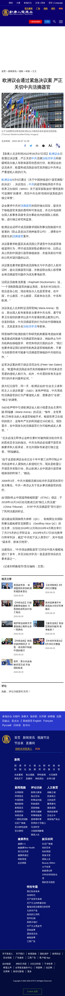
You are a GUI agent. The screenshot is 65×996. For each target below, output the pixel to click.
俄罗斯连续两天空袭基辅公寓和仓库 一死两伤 (23, 626)
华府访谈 (19, 815)
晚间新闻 (19, 804)
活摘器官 (26, 205)
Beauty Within (48, 863)
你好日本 (46, 847)
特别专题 (32, 886)
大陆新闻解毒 (37, 831)
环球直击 (19, 796)
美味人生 (46, 859)
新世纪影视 (18, 971)
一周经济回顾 (21, 819)
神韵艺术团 (21, 964)
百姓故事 (31, 930)
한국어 (26, 725)
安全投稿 (7, 957)
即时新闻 (41, 774)
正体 (37, 3)
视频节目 (43, 737)
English (37, 721)
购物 (37, 748)
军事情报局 (36, 815)
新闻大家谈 (36, 792)
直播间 (30, 743)
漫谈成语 (51, 807)
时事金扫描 (36, 800)
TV (48, 22)
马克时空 (35, 827)
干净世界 (48, 964)
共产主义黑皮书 (34, 926)
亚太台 (15, 721)
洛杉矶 (33, 716)
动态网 (49, 967)
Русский (6, 725)
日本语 (17, 725)
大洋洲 (42, 716)
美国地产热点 (53, 819)
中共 (34, 158)
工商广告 (31, 941)
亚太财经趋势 (21, 827)
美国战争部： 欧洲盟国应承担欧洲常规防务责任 (23, 588)
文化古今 (51, 815)
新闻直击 (19, 807)
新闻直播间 (36, 22)
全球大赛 (51, 778)
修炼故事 (31, 937)
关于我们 (20, 953)
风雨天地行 (32, 922)
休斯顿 (51, 716)
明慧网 (39, 967)
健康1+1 (22, 844)
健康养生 (23, 839)
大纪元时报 (35, 964)
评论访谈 (36, 787)
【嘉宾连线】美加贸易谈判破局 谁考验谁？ (54, 626)
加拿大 (25, 716)
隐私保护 (44, 953)
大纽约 (16, 716)
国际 (21, 71)
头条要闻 (18, 774)
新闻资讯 (12, 71)
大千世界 (46, 867)
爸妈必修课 (52, 811)
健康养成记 (23, 855)
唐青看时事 (36, 819)
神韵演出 (39, 778)
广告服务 (19, 957)
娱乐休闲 (47, 839)
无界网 (6, 971)
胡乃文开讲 (23, 851)
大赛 (18, 3)
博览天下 (18, 778)
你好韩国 (46, 851)
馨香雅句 (51, 804)
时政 (28, 71)
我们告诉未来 (33, 891)
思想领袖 (35, 807)
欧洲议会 (54, 153)
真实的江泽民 (33, 914)
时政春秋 (35, 804)
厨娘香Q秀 (47, 870)
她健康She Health (26, 847)
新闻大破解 (36, 811)
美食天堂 (46, 855)
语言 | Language (56, 3)
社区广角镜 (20, 823)
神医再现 (22, 859)
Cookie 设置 (32, 991)
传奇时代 (31, 895)
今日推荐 (53, 774)
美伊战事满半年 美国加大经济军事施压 (54, 605)
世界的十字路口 (38, 823)
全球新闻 (19, 792)
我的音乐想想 (48, 882)
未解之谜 (51, 792)
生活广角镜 (47, 844)
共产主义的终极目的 (36, 903)
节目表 (18, 743)
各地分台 (28, 3)
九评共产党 (32, 910)
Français (48, 721)
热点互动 (35, 796)
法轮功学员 (49, 158)
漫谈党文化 (32, 933)
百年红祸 (31, 918)
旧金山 (6, 721)
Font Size (50, 145)
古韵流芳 (51, 800)
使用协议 (56, 953)
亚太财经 (19, 831)
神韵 (11, 3)
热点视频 (30, 774)
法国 (58, 716)
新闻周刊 (19, 811)
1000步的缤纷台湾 (49, 876)
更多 (29, 971)
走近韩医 (22, 863)
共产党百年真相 (34, 899)
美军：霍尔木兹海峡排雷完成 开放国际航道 (23, 664)
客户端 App (44, 957)
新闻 (17, 759)
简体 (43, 3)
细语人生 (35, 834)
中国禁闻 (19, 800)
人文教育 (52, 787)
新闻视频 (20, 787)
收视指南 (32, 953)
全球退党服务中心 (23, 967)
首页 (4, 71)
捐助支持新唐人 (23, 748)
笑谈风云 (51, 796)
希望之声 (7, 967)
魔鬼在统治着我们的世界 (38, 907)
